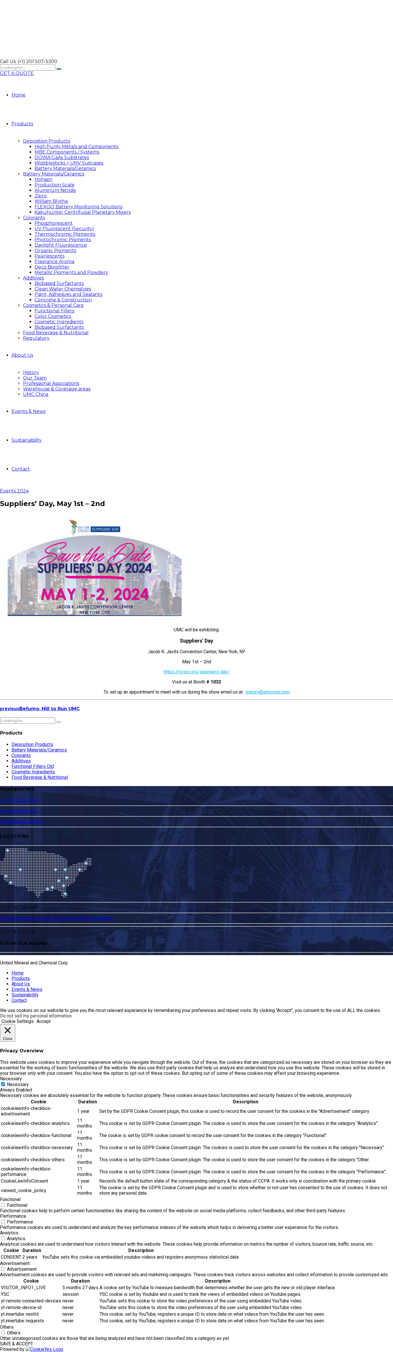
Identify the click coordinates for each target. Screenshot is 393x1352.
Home (19, 95)
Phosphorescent (54, 223)
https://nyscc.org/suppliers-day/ (197, 672)
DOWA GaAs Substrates (62, 157)
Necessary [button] (11, 1078)
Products (22, 123)
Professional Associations (51, 383)
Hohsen (43, 179)
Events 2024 (14, 491)
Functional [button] (10, 1199)
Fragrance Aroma (54, 261)
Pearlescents (49, 256)
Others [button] (7, 1327)
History (31, 372)
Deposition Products (46, 141)
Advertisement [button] (15, 1263)
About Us (22, 355)
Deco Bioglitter (52, 267)
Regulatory (36, 338)
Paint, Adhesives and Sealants (68, 294)
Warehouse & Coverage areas (56, 389)
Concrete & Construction (63, 300)
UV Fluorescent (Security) (64, 228)
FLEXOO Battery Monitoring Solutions (78, 206)
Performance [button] (13, 1216)
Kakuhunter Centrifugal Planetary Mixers (83, 212)
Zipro (41, 196)
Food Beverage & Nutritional (56, 332)
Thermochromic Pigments (65, 234)
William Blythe (51, 201)
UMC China (35, 394)
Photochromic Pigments (63, 239)
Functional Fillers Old (33, 766)
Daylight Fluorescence (61, 245)
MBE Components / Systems (67, 152)
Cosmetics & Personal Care (53, 305)
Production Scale (55, 185)
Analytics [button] (9, 1233)
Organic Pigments (55, 250)
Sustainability (27, 440)
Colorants (34, 217)
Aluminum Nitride (55, 190)
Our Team (35, 378)
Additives (33, 278)
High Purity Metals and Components (76, 146)
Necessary (18, 1084)
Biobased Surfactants (59, 283)
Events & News (28, 411)
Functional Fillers (54, 311)
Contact (21, 469)
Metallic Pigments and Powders (71, 272)
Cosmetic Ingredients (59, 321)
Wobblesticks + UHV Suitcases (69, 163)
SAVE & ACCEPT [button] (16, 1344)
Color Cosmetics (53, 316)
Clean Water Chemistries (63, 289)
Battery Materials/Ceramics (65, 168)
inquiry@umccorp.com (268, 692)
